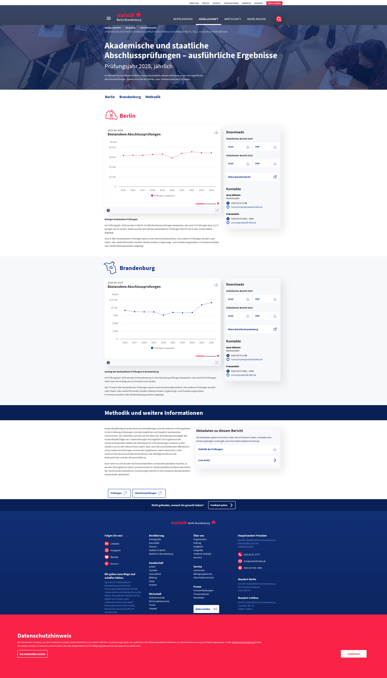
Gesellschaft (113, 27)
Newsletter (199, 597)
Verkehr (153, 584)
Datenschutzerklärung (243, 642)
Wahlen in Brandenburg (161, 553)
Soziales (153, 570)
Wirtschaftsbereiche (159, 601)
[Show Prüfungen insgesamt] (162, 195)
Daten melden (274, 3)
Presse (205, 3)
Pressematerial (201, 593)
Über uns (194, 3)
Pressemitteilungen (203, 590)
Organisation (200, 539)
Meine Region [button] (256, 19)
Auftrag (197, 542)
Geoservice (199, 570)
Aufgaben (198, 546)
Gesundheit (155, 573)
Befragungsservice (203, 573)
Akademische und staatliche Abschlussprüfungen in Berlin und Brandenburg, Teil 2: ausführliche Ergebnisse (166, 31)
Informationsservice (204, 577)
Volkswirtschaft (157, 597)
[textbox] (252, 132)
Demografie (155, 539)
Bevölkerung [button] (183, 19)
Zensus (152, 546)
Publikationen (231, 3)
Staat (151, 581)
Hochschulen (148, 27)
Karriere (246, 3)
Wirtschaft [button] (232, 19)
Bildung (130, 27)
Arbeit (152, 566)
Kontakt (258, 3)
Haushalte (154, 542)
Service (217, 3)
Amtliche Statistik (202, 553)
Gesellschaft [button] (208, 19)
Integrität (198, 550)
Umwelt (153, 608)
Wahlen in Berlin (157, 550)
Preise (152, 604)
